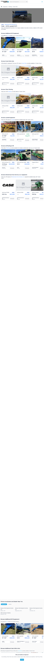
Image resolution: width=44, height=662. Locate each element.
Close (22, 659)
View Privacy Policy (39, 656)
